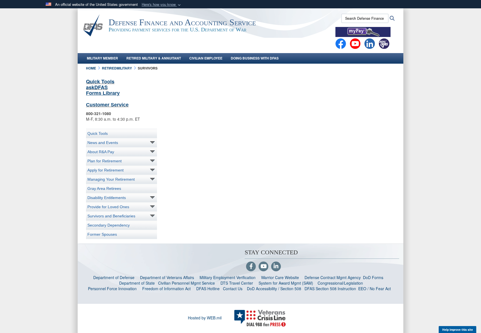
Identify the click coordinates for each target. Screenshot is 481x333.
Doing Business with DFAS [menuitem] (255, 58)
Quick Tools (100, 81)
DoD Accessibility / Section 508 (274, 288)
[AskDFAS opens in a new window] (384, 43)
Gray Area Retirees (104, 188)
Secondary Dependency (108, 225)
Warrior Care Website (280, 277)
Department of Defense (113, 277)
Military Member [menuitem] (102, 58)
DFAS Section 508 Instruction (330, 288)
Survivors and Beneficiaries (111, 216)
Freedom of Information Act (166, 288)
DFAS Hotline (208, 288)
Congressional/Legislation (340, 283)
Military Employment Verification (228, 277)
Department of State (137, 283)
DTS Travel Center (236, 283)
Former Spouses (102, 234)
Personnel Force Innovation (112, 288)
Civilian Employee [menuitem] (205, 58)
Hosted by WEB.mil (205, 317)
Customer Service (107, 105)
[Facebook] (340, 43)
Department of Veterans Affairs (167, 277)
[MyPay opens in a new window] (363, 31)
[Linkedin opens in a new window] (369, 43)
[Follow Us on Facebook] (251, 266)
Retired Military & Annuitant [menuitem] (153, 58)
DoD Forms (373, 277)
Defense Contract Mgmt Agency (333, 277)
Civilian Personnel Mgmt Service (187, 283)
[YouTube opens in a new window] (355, 43)
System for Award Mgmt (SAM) (286, 283)
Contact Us (232, 288)
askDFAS (97, 87)
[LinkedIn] (276, 266)
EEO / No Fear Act (375, 288)
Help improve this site (457, 329)
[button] (162, 5)
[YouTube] (263, 266)
